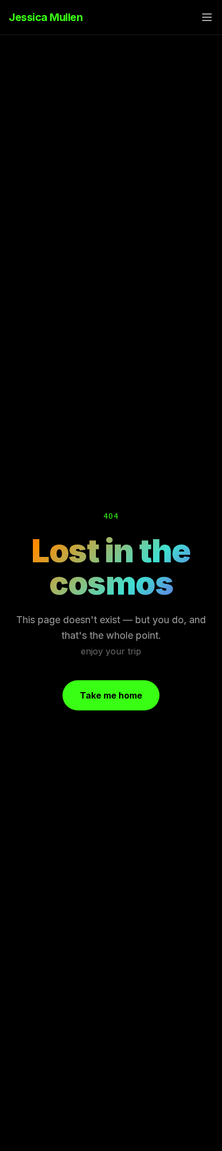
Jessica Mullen (45, 17)
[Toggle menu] (206, 17)
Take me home (111, 695)
